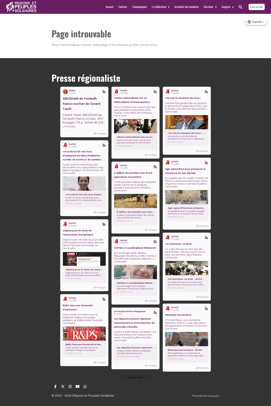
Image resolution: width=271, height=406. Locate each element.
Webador (213, 395)
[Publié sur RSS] (104, 92)
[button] (255, 22)
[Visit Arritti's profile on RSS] (116, 91)
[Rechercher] (240, 7)
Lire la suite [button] (69, 126)
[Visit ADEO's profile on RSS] (65, 91)
